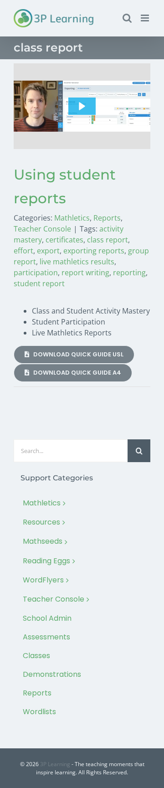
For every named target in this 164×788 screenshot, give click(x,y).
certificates (64, 240)
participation (36, 273)
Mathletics (72, 218)
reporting (129, 273)
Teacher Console (42, 229)
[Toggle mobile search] (127, 18)
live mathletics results (77, 262)
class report (107, 240)
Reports (107, 218)
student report (39, 283)
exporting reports (93, 251)
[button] (82, 106)
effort (23, 251)
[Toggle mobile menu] (145, 18)
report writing (85, 273)
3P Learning (55, 764)
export (48, 251)
